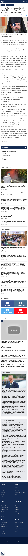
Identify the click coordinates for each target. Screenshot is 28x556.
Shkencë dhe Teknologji (20, 492)
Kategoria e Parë (4, 507)
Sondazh (5, 147)
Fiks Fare (3, 528)
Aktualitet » (6, 167)
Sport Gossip (3, 516)
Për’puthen (3, 524)
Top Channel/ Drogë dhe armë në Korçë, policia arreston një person (12, 346)
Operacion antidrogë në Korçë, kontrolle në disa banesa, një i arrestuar (13, 223)
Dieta (16, 511)
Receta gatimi (18, 513)
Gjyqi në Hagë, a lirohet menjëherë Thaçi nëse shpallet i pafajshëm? (13, 472)
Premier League (4, 509)
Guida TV (3, 533)
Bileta (16, 524)
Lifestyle (16, 505)
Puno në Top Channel (19, 528)
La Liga (2, 511)
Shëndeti (17, 509)
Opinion (16, 487)
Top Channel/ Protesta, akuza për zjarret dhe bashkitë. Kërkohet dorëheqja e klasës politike (12, 361)
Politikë (2, 487)
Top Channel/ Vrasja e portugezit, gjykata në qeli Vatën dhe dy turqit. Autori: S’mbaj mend (13, 356)
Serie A (2, 513)
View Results (9, 159)
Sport (3, 501)
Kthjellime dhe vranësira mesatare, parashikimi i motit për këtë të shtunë (13, 194)
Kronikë (2, 489)
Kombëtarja (3, 504)
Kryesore (6, 373)
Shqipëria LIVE (4, 526)
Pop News (18, 501)
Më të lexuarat (8, 421)
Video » (5, 319)
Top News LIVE (4, 498)
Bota (16, 484)
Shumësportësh (4, 514)
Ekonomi (3, 492)
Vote (5, 159)
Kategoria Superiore (5, 505)
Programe (4, 520)
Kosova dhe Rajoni (18, 490)
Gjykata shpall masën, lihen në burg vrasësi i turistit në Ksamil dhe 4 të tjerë (13, 216)
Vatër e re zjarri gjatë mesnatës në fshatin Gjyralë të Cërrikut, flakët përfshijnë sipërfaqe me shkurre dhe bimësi (13, 187)
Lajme (3, 484)
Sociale (2, 494)
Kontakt (16, 526)
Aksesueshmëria (18, 533)
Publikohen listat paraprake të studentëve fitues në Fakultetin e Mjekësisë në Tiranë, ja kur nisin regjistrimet (13, 249)
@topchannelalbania (20, 305)
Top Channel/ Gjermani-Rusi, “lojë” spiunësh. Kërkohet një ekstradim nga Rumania (12, 342)
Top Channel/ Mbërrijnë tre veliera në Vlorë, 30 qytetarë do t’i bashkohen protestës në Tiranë (12, 365)
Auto (16, 494)
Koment (16, 489)
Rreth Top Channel (19, 522)
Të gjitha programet (5, 531)
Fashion (16, 507)
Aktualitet (3, 490)
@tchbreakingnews (7, 312)
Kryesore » (6, 230)
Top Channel (7, 305)
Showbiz (17, 504)
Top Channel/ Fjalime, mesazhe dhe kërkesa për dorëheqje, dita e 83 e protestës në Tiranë (13, 351)
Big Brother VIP (4, 522)
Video (2, 496)
